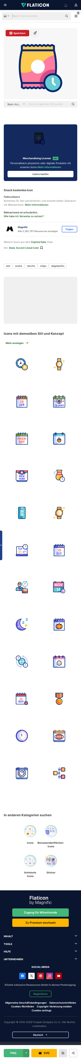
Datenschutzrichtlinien (62, 1002)
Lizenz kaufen (40, 174)
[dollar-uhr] (59, 513)
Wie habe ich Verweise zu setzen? (24, 216)
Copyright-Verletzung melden (54, 1006)
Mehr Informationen (49, 167)
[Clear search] (58, 16)
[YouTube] (58, 976)
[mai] (59, 402)
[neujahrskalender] (22, 476)
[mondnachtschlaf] (22, 625)
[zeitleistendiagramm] (59, 773)
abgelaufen (57, 265)
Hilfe (7, 951)
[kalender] (22, 402)
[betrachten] (59, 364)
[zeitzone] (22, 662)
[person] (22, 587)
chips (43, 265)
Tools (8, 943)
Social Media (40, 966)
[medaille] (59, 699)
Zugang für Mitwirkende (40, 912)
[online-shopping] (22, 550)
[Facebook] (22, 976)
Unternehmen (13, 959)
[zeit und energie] (22, 364)
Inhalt (8, 936)
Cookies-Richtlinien (22, 1006)
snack (18, 265)
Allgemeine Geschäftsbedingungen (26, 1002)
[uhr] (22, 736)
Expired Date (38, 241)
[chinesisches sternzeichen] (22, 773)
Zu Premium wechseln (40, 922)
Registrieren (40, 993)
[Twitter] (31, 976)
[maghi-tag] (22, 439)
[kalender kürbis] (59, 625)
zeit (8, 265)
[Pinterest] (40, 976)
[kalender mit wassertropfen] (59, 587)
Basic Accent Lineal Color (24, 247)
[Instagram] (49, 976)
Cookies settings (41, 1010)
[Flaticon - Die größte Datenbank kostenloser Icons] (35, 5)
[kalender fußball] (59, 736)
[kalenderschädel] (59, 662)
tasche (31, 265)
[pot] (59, 476)
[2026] (22, 513)
